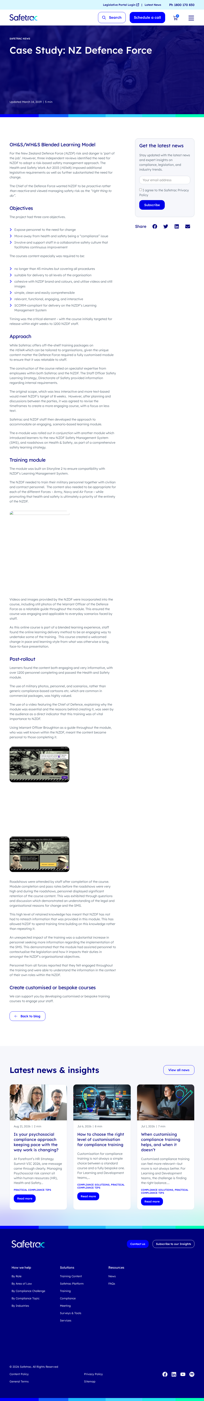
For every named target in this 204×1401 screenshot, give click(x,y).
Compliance (68, 1298)
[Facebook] (165, 1374)
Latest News (153, 5)
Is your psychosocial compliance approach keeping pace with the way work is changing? (36, 1142)
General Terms (19, 1381)
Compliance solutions (93, 1184)
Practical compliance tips (32, 1189)
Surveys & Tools (70, 1313)
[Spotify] (191, 1374)
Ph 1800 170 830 (181, 5)
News (112, 1276)
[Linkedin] (174, 1374)
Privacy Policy (93, 1374)
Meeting (65, 1306)
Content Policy (19, 1374)
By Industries (20, 1306)
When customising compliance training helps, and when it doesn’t (160, 1142)
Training (65, 1291)
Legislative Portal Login (119, 5)
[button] (154, 226)
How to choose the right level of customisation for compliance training (100, 1139)
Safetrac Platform (72, 1283)
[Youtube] (182, 1374)
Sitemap (89, 1381)
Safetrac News (20, 38)
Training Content (71, 1276)
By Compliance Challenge (28, 1291)
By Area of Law (22, 1283)
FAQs (111, 1283)
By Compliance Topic (25, 1298)
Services (65, 1320)
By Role (17, 1276)
